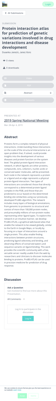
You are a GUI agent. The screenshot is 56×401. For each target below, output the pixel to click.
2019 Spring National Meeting (26, 120)
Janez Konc (25, 52)
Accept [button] (22, 396)
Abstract (28, 92)
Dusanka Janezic (10, 52)
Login (48, 4)
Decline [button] (33, 396)
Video (29, 78)
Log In (28, 318)
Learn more (17, 390)
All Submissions (15, 13)
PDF (29, 85)
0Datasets (29, 100)
